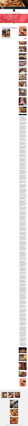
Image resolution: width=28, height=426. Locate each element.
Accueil (8, 18)
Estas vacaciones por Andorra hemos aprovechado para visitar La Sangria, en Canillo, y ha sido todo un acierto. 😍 (23, 123)
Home (8, 12)
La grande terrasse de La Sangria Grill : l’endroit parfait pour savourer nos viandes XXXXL (23, 139)
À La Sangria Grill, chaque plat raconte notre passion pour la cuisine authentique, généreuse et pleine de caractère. (23, 285)
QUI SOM (11, 12)
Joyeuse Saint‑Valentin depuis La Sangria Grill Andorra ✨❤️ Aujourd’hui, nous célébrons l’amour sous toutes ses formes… (23, 306)
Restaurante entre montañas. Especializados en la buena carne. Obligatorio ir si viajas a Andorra (23, 273)
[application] (23, 31)
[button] (23, 31)
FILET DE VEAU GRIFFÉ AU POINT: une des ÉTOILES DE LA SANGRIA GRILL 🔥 (23, 259)
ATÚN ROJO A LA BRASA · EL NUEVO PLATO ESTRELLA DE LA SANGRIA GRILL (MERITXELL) (23, 168)
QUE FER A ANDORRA (14, 12)
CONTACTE (19, 12)
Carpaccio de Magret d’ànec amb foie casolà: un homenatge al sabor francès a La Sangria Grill (23, 195)
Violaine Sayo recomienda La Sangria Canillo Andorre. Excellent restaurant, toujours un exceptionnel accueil (14, 20)
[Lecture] (19, 35)
